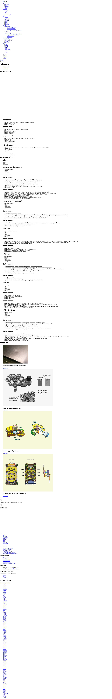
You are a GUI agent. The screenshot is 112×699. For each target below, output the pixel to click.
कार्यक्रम (6, 52)
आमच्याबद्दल (5, 9)
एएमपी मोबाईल (5, 577)
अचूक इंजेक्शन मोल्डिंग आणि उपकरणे (9, 552)
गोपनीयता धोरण (5, 543)
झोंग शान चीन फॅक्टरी (6, 560)
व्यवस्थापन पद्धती (8, 15)
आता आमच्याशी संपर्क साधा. (5, 582)
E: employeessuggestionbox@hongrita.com (11, 568)
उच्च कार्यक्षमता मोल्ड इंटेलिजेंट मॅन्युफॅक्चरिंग (14, 33)
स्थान (6, 5)
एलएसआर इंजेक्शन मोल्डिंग (11, 29)
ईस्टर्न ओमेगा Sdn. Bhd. (7, 562)
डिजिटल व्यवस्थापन (10, 36)
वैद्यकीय (6, 17)
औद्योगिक (6, 21)
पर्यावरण (6, 45)
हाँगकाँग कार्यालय (5, 557)
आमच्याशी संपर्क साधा (8, 39)
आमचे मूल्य (7, 13)
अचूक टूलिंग (7, 24)
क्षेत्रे (3, 16)
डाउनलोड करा (7, 41)
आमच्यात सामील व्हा (8, 40)
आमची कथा (7, 4)
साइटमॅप (4, 575)
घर (3, 3)
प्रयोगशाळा (7, 31)
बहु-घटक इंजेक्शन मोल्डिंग (11, 27)
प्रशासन (6, 47)
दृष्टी (6, 11)
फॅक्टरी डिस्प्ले (9, 37)
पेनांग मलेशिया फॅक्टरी (6, 561)
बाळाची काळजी (7, 19)
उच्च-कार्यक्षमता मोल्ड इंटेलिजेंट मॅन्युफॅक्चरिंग (10, 553)
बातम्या (4, 50)
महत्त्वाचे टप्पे (7, 6)
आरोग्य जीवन (7, 18)
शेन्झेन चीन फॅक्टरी (6, 558)
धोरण (6, 48)
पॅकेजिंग (6, 23)
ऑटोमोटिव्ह (7, 20)
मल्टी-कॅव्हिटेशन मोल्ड (11, 28)
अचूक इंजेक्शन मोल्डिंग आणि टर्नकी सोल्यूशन (14, 30)
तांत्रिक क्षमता (7, 26)
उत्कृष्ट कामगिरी (7, 49)
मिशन (6, 12)
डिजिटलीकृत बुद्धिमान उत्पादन (8, 548)
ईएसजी (4, 43)
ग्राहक (6, 22)
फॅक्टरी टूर (7, 42)
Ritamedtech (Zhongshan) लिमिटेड (9, 563)
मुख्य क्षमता (4, 25)
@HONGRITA (6, 38)
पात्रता (6, 7)
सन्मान (6, 8)
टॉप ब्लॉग (4, 576)
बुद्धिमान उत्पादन (7, 32)
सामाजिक (6, 46)
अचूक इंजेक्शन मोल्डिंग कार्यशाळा (12, 35)
